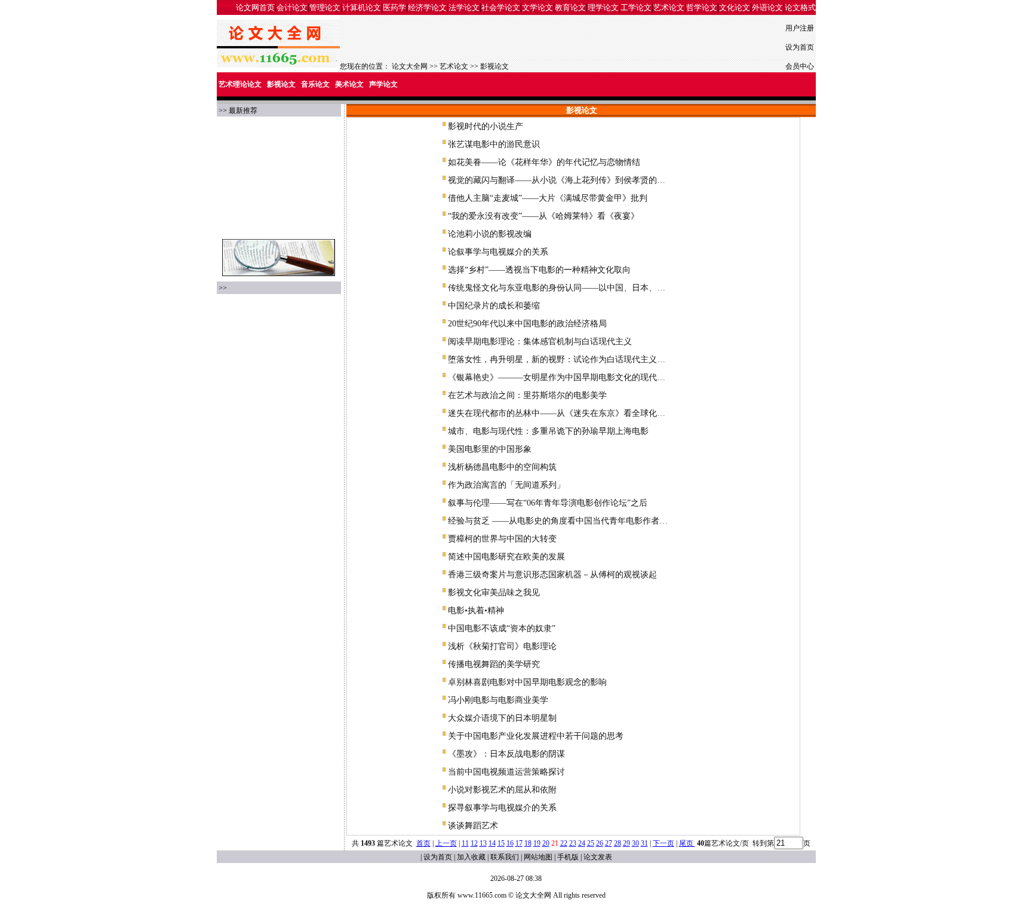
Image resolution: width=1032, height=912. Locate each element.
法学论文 (464, 7)
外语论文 (767, 7)
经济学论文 (427, 7)
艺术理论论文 (240, 84)
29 (626, 843)
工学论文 (636, 7)
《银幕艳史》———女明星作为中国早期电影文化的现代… (556, 377)
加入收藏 (471, 857)
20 (545, 843)
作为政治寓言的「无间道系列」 (506, 485)
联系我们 (504, 857)
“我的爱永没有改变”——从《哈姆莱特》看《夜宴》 (543, 216)
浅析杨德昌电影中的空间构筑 (502, 467)
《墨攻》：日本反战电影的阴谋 (506, 753)
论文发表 (597, 857)
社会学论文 (500, 7)
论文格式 (800, 7)
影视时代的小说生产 (485, 126)
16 (510, 843)
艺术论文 (668, 7)
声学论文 (383, 84)
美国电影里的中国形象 (490, 449)
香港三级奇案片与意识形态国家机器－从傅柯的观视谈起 (552, 574)
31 (644, 843)
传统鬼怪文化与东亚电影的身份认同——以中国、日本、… (556, 287)
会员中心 (799, 66)
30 (635, 843)
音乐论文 (315, 84)
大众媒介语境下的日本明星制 (502, 718)
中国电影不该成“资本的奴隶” (501, 628)
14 (492, 843)
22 (563, 843)
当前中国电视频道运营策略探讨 (506, 771)
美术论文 (349, 84)
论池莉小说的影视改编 (490, 233)
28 (617, 843)
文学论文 (537, 7)
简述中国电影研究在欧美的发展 (506, 556)
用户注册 (799, 28)
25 (590, 843)
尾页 (687, 843)
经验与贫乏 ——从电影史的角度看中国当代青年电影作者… (558, 520)
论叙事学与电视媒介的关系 (498, 251)
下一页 (663, 843)
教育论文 (570, 7)
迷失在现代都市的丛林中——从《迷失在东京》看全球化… (556, 413)
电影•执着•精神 (476, 610)
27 (608, 843)
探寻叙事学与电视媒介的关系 (502, 807)
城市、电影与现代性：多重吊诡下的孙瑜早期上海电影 (548, 431)
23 (572, 843)
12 (474, 843)
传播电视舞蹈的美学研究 (494, 664)
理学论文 (603, 7)
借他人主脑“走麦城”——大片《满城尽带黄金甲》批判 (547, 198)
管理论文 (324, 7)
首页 (423, 843)
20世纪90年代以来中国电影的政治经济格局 (527, 323)
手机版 (568, 857)
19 (536, 843)
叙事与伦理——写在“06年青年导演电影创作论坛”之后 (547, 502)
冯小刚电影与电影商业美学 (498, 700)
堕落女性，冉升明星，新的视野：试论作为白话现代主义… (556, 359)
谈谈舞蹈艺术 (473, 825)
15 (501, 843)
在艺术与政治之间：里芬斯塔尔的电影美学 (527, 395)
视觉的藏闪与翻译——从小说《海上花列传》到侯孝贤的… (556, 180)
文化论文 (734, 7)
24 (581, 843)
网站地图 (538, 857)
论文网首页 (255, 7)
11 (465, 843)
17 (519, 843)
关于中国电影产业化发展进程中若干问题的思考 (536, 736)
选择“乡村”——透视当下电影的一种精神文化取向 (539, 269)
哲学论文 (701, 7)
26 (599, 843)
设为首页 (799, 47)
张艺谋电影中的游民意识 (494, 144)
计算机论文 (361, 7)
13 (483, 843)
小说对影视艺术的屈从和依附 (502, 789)
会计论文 (292, 7)
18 (528, 843)
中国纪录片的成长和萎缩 (494, 305)
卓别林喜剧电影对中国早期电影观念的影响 (527, 682)
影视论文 (494, 66)
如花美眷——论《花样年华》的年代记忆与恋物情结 (544, 162)
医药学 (394, 7)
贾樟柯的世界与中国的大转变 (502, 538)
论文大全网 (410, 66)
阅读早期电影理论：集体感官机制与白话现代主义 (540, 341)
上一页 (446, 843)
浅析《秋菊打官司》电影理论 (502, 646)
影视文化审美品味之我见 (494, 592)
